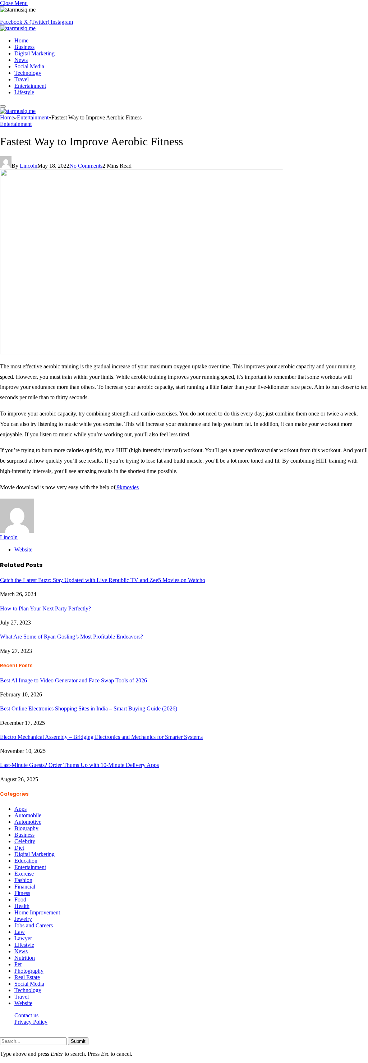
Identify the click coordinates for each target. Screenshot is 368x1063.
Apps (20, 809)
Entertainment (30, 86)
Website (23, 1003)
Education (25, 861)
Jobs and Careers (33, 925)
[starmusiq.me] (18, 28)
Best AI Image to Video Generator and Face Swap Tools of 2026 (74, 680)
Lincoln (28, 166)
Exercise (24, 874)
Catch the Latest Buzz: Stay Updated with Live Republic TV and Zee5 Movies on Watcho (102, 580)
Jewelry (23, 919)
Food (20, 899)
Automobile (27, 815)
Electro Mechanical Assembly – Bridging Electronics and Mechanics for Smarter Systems (101, 737)
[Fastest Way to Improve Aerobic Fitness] (141, 352)
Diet (19, 848)
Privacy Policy (30, 1022)
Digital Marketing (34, 53)
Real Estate (27, 977)
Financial (24, 886)
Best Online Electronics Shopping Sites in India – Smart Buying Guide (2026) (88, 708)
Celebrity (24, 841)
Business (24, 47)
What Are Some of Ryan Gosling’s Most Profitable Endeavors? (71, 636)
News (21, 60)
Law (19, 932)
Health (21, 906)
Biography (26, 828)
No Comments (85, 166)
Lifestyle (24, 92)
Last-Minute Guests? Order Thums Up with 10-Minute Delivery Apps (79, 765)
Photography (28, 971)
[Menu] (3, 106)
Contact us (26, 1015)
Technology (27, 73)
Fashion (23, 880)
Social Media (29, 66)
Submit (78, 1041)
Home (21, 40)
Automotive (27, 822)
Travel (21, 79)
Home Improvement (37, 912)
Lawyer (23, 938)
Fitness (22, 893)
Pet (18, 964)
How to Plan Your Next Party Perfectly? (45, 608)
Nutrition (24, 958)
